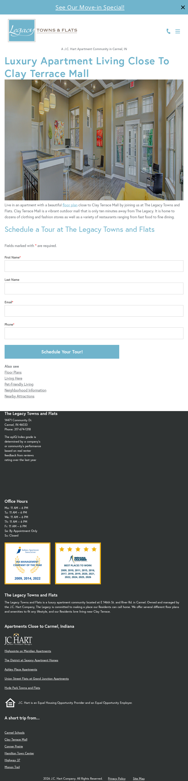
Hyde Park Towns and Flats (22, 688)
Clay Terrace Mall (16, 739)
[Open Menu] (177, 31)
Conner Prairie (14, 746)
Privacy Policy (117, 779)
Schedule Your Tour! (62, 352)
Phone (9, 324)
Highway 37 (12, 760)
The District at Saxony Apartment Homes (31, 660)
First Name (12, 257)
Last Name (12, 280)
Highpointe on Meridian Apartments (28, 651)
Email (8, 302)
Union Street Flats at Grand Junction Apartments (37, 679)
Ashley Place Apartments (21, 669)
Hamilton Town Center (19, 753)
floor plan (70, 204)
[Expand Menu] (175, 23)
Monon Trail (12, 767)
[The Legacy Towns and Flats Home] (42, 30)
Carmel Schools (15, 733)
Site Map (139, 779)
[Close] (183, 8)
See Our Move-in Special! (89, 7)
